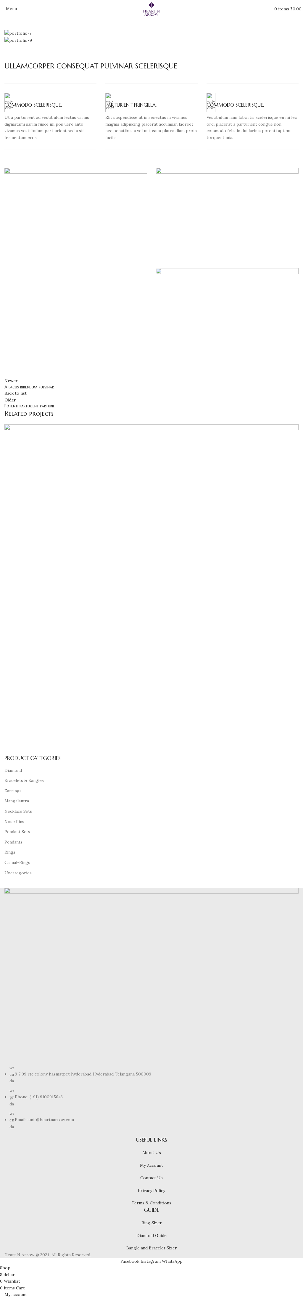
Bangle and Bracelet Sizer (151, 1248)
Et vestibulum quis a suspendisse (44, 736)
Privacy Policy (151, 1190)
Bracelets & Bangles (24, 780)
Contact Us (151, 1177)
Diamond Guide (151, 1235)
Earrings (13, 790)
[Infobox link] (50, 117)
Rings (9, 852)
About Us (151, 1152)
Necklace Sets (18, 811)
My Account (151, 1165)
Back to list (15, 393)
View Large (293, 429)
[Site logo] (151, 8)
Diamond (13, 770)
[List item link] (151, 1097)
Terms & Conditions (151, 1203)
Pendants (13, 842)
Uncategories (18, 873)
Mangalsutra (16, 801)
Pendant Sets (17, 831)
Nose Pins (14, 821)
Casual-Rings (17, 862)
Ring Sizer (151, 1222)
